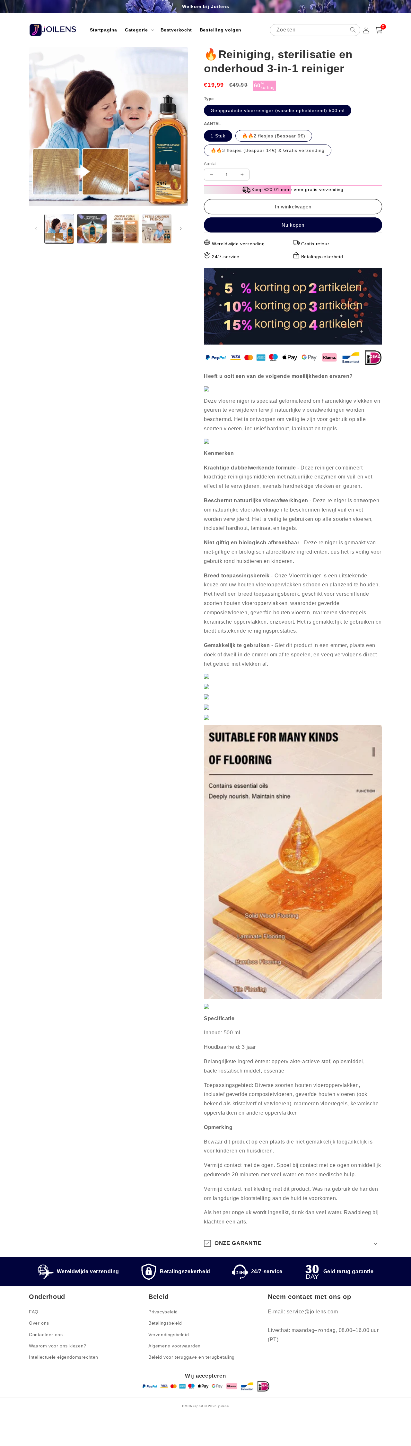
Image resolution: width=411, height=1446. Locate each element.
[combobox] (315, 30)
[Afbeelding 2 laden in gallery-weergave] (91, 228)
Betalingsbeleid (165, 1323)
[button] (138, 30)
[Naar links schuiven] (36, 229)
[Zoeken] (353, 29)
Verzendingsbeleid (168, 1334)
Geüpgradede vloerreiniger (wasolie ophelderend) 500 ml (278, 110)
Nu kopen (293, 225)
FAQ (34, 1311)
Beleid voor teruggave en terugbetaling (191, 1357)
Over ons (39, 1323)
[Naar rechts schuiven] (181, 229)
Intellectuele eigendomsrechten (63, 1357)
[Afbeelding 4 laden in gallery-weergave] (156, 228)
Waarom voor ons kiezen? (57, 1345)
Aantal (210, 163)
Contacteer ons (46, 1334)
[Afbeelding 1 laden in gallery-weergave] (59, 228)
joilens (223, 1406)
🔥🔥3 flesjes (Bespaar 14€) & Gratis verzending (268, 150)
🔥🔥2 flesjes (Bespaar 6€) (273, 135)
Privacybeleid (163, 1311)
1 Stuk (218, 135)
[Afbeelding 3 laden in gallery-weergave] (124, 228)
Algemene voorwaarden (174, 1345)
